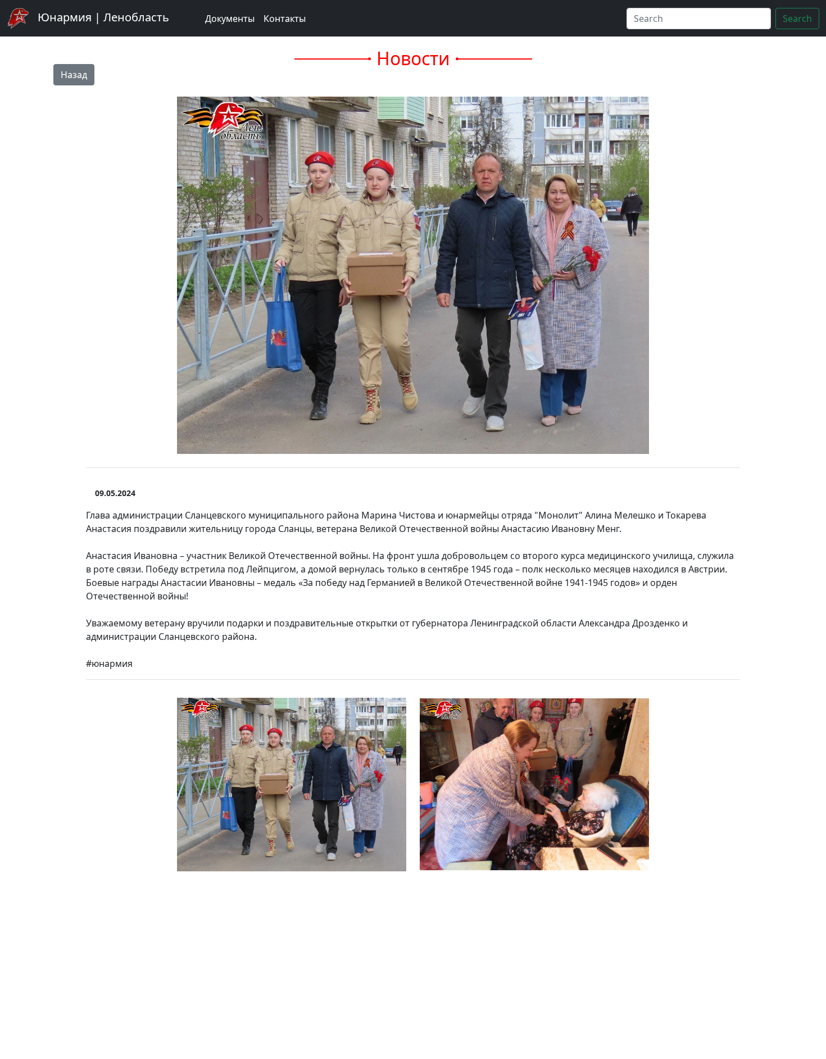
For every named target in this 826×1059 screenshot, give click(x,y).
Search (797, 18)
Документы (230, 18)
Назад (74, 75)
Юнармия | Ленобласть (102, 17)
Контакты (285, 18)
